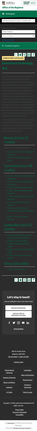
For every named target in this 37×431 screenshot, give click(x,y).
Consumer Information (20, 412)
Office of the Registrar (12, 7)
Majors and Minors (9, 382)
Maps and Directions (27, 375)
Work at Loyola (27, 392)
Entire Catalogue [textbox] (8, 32)
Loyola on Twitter (14, 322)
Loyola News (27, 370)
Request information (18, 308)
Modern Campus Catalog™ (22, 428)
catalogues (10, 423)
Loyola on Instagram (18, 322)
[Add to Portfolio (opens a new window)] (20, 55)
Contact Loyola (18, 362)
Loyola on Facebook (9, 322)
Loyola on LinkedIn (27, 322)
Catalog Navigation (12, 45)
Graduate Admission (9, 378)
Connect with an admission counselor (18, 314)
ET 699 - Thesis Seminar (16, 269)
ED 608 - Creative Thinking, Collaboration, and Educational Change (18, 243)
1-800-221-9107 (24, 357)
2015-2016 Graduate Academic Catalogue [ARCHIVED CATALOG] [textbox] (18, 21)
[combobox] (18, 20)
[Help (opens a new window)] (33, 55)
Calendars (9, 387)
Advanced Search (8, 40)
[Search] (33, 36)
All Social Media (18, 329)
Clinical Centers (27, 380)
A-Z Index (9, 392)
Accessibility (19, 415)
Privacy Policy (19, 410)
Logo (8, 3)
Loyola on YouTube (23, 322)
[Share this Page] (24, 54)
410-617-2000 (12, 357)
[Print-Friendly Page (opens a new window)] (29, 55)
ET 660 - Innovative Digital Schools (20, 187)
